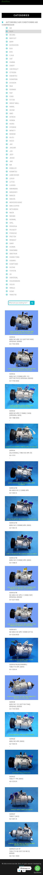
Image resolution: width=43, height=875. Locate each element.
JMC (11, 161)
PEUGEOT (13, 230)
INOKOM (12, 134)
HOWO (12, 124)
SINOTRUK (13, 254)
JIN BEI (12, 158)
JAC (11, 144)
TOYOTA (13, 271)
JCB (11, 151)
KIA (11, 165)
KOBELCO (13, 168)
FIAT (11, 93)
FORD (12, 96)
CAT (11, 59)
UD (11, 274)
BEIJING (12, 35)
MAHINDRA (14, 189)
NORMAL (13, 219)
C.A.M (12, 55)
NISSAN (12, 216)
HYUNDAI (13, 127)
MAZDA (12, 199)
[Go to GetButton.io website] (37, 872)
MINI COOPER (14, 206)
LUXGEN (12, 185)
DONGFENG (14, 79)
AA (11, 28)
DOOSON (13, 83)
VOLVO (12, 284)
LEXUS (12, 178)
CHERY (12, 66)
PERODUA (13, 226)
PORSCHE (13, 233)
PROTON (13, 237)
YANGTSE (13, 295)
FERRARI (13, 89)
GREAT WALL (14, 103)
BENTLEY (13, 38)
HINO (11, 113)
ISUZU (12, 137)
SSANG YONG (14, 257)
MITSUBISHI (14, 209)
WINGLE (12, 288)
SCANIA (12, 247)
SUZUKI (12, 267)
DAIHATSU (13, 76)
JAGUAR (13, 148)
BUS (11, 48)
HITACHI (12, 117)
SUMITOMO (14, 264)
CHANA (12, 62)
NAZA (12, 213)
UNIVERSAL (14, 278)
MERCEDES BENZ (16, 202)
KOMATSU (13, 172)
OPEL (11, 223)
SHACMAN (13, 250)
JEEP (11, 154)
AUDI (11, 31)
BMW (11, 42)
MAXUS (12, 195)
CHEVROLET (14, 69)
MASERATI (13, 192)
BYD (11, 52)
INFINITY (12, 131)
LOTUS (12, 182)
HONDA (12, 120)
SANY (12, 243)
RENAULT (13, 240)
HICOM (12, 110)
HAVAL (12, 107)
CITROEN (13, 72)
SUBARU (13, 260)
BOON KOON (14, 45)
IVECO (12, 141)
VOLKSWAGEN (15, 281)
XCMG (12, 291)
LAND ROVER (14, 175)
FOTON (12, 100)
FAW (11, 86)
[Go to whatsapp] (37, 868)
